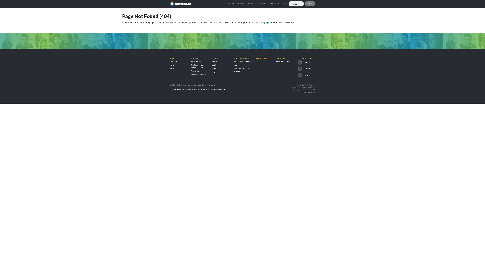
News (172, 65)
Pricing (250, 4)
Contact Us (281, 4)
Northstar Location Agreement (215, 89)
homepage (264, 22)
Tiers (214, 72)
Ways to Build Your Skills (242, 62)
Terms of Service (197, 89)
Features (240, 4)
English (295, 4)
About (231, 4)
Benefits (215, 68)
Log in (310, 4)
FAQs (172, 68)
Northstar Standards (198, 74)
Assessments (196, 62)
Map (235, 65)
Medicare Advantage (283, 61)
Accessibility (174, 89)
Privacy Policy (185, 89)
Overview (173, 62)
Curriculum (195, 71)
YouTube (307, 75)
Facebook (307, 62)
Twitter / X (307, 69)
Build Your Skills (265, 4)
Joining (214, 65)
